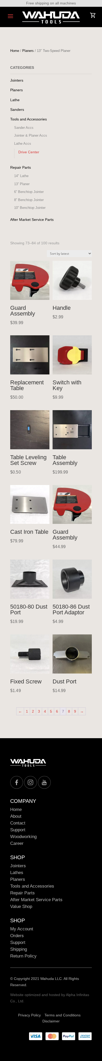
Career (17, 843)
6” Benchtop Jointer (29, 192)
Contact (17, 823)
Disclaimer (51, 1021)
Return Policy (23, 956)
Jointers (16, 80)
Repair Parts (20, 167)
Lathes (16, 872)
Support (17, 829)
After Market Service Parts (32, 219)
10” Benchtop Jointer (30, 208)
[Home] (51, 17)
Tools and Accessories (28, 119)
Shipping (18, 949)
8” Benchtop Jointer (29, 200)
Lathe (15, 100)
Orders (17, 935)
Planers (28, 51)
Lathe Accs (22, 143)
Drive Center (28, 152)
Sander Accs (23, 128)
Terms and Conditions (62, 1015)
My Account (21, 928)
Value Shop (21, 906)
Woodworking (23, 836)
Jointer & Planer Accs (30, 135)
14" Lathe (21, 176)
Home (14, 51)
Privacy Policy (29, 1015)
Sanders (17, 109)
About (15, 816)
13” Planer (22, 184)
